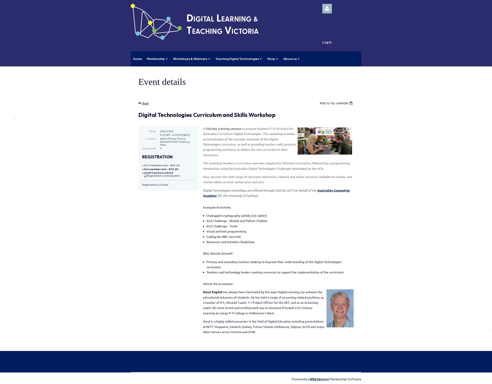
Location (150, 138)
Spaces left (149, 148)
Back (145, 103)
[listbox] (337, 103)
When (152, 131)
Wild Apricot (319, 379)
